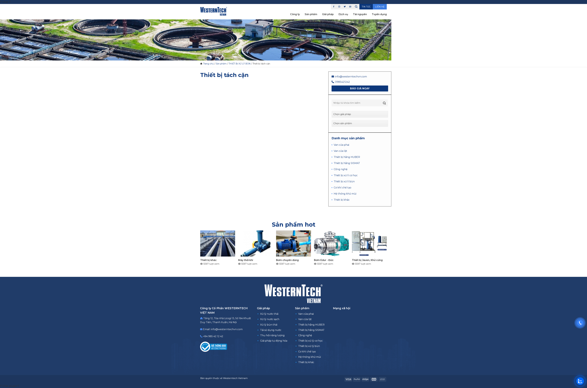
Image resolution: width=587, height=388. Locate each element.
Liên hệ (379, 6)
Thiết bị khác (306, 362)
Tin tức (366, 6)
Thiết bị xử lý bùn (309, 346)
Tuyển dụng (379, 14)
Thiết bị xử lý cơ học (310, 340)
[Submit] (384, 103)
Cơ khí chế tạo (307, 351)
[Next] (390, 242)
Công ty (295, 14)
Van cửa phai (306, 313)
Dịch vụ (343, 14)
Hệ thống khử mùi (309, 356)
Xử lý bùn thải (268, 324)
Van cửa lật (305, 319)
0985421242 (342, 81)
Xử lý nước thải (269, 313)
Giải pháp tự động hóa (273, 340)
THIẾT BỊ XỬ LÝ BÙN (240, 63)
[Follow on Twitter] (345, 7)
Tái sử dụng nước (270, 330)
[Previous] (197, 242)
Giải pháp (328, 14)
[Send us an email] (350, 7)
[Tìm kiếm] (356, 6)
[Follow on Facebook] (334, 7)
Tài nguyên (360, 14)
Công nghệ (305, 335)
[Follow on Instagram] (339, 7)
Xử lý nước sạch (269, 319)
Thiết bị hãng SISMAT (311, 330)
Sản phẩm (311, 14)
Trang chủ (208, 63)
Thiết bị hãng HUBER (311, 324)
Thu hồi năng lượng (272, 335)
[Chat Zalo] (580, 381)
